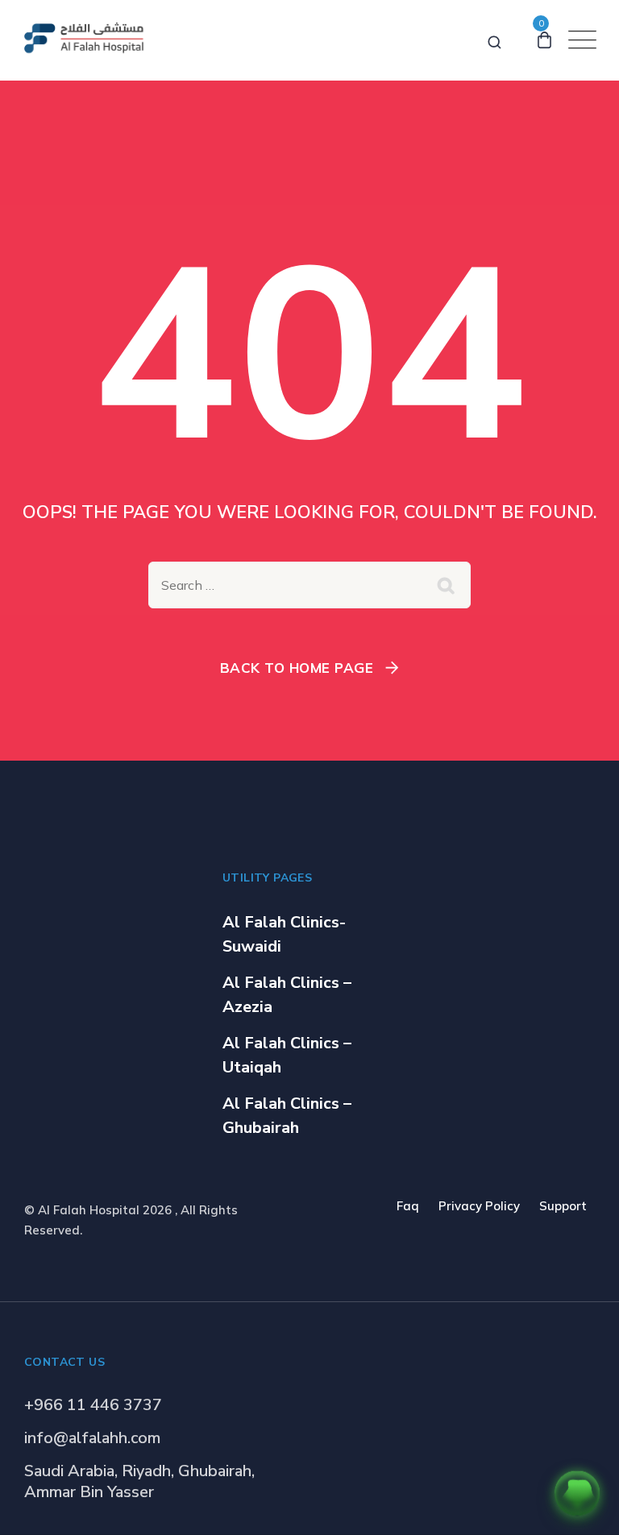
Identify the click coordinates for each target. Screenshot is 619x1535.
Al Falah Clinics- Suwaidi (284, 934)
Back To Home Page (297, 667)
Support (563, 1205)
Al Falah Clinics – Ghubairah (286, 1116)
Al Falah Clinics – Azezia (286, 995)
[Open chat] (577, 1493)
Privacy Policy (479, 1205)
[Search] (494, 39)
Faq (408, 1205)
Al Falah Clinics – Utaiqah (286, 1055)
